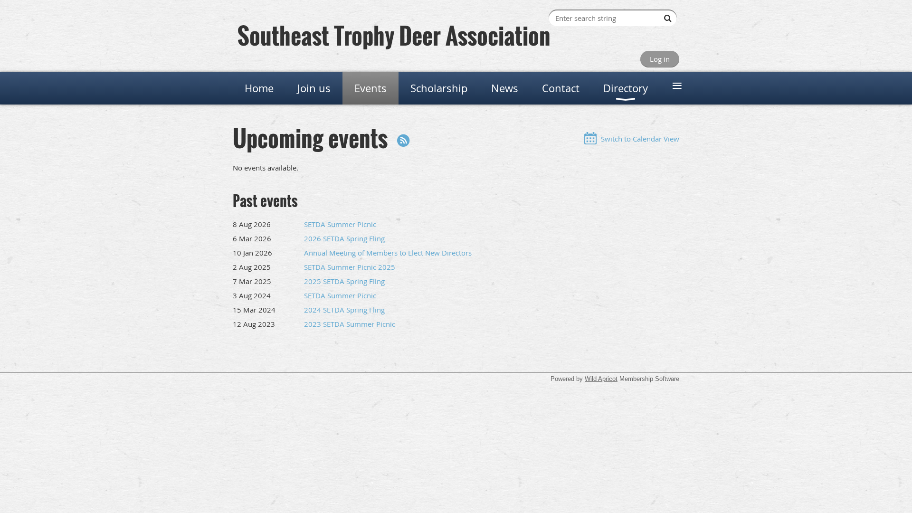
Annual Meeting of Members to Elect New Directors (388, 252)
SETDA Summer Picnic (340, 224)
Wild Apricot (601, 378)
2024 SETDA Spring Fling (344, 309)
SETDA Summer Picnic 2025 (349, 267)
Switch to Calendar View (640, 138)
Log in (660, 59)
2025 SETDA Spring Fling (344, 281)
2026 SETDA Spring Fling (344, 238)
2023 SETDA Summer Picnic (349, 324)
